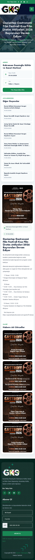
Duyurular (13, 40)
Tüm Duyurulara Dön (17, 90)
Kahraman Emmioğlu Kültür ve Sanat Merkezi (17, 228)
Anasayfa (4, 40)
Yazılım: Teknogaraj (22, 553)
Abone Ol (17, 533)
